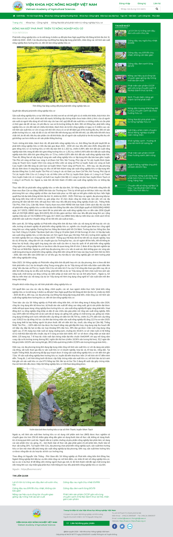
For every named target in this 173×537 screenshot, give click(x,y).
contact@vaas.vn (124, 518)
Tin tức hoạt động (35, 16)
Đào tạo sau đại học (109, 16)
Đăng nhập (124, 3)
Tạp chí (123, 16)
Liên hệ (157, 3)
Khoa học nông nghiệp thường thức (61, 16)
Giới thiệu (20, 16)
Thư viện (156, 16)
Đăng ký (142, 3)
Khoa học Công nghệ (89, 16)
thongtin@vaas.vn (139, 518)
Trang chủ (17, 23)
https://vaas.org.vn (138, 521)
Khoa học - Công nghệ (37, 23)
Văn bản (132, 16)
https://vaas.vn (125, 521)
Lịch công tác (144, 16)
